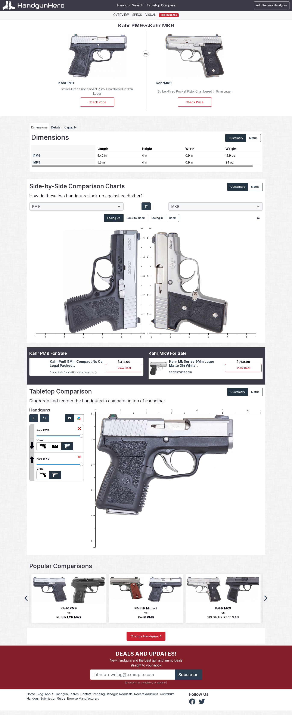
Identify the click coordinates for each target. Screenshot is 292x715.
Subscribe (188, 674)
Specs (137, 14)
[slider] (81, 435)
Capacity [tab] (70, 127)
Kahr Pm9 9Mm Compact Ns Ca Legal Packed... (76, 363)
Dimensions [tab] (39, 127)
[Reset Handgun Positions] (44, 418)
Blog (40, 694)
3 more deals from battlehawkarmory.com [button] (72, 372)
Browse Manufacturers (83, 698)
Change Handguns (145, 636)
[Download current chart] (258, 218)
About (49, 694)
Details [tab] (55, 127)
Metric (253, 138)
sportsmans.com (180, 372)
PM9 (36, 155)
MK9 (36, 162)
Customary (236, 138)
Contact (85, 694)
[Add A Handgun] (33, 418)
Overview (121, 14)
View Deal (124, 368)
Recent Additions (146, 694)
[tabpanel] (146, 150)
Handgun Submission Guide (46, 698)
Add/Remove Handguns (272, 5)
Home (31, 694)
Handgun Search (130, 5)
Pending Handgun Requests (113, 694)
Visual (150, 14)
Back (172, 218)
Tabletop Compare (161, 5)
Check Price (97, 102)
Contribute (167, 694)
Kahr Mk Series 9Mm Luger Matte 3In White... (191, 363)
